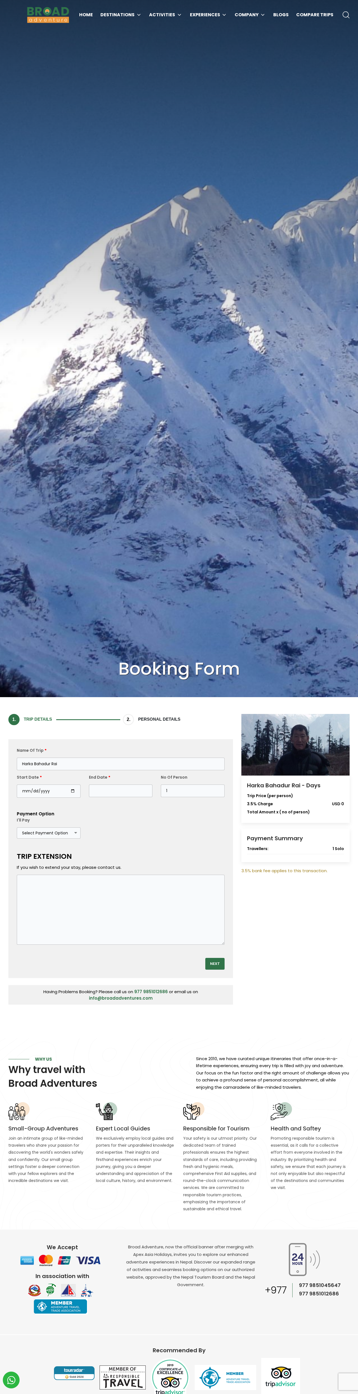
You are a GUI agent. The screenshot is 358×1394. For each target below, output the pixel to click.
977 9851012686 (151, 992)
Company (247, 14)
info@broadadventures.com (121, 998)
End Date (99, 777)
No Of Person (174, 777)
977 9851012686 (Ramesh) (319, 1294)
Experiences (205, 14)
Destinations (117, 14)
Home (86, 14)
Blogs (281, 14)
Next (215, 963)
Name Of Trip (32, 750)
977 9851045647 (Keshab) (320, 1286)
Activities (162, 14)
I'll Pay (23, 820)
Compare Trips (314, 14)
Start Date (29, 777)
